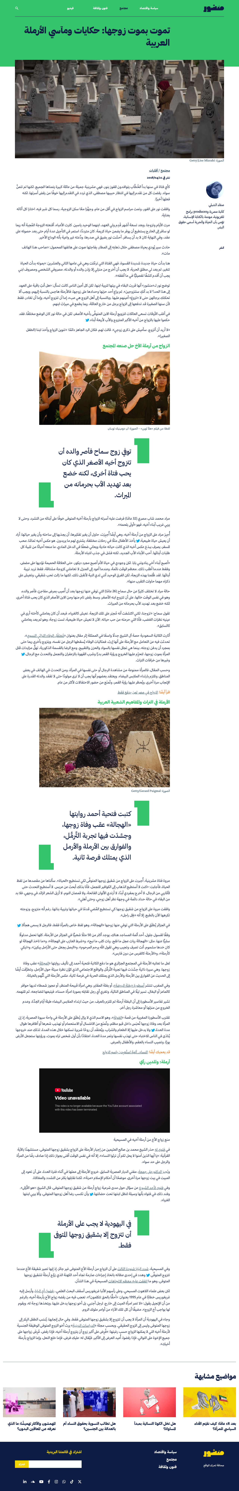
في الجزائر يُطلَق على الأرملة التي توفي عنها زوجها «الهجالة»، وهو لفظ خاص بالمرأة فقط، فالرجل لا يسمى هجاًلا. (95, 925)
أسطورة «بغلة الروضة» (129, 985)
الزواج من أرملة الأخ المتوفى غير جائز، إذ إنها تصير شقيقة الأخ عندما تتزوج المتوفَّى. (93, 1272)
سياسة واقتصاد (149, 8)
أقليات (153, 170)
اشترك (22, 1464)
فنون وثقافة (100, 8)
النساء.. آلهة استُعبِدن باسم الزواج (125, 1052)
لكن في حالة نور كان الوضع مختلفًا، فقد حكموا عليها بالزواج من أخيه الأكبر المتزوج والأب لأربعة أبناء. (94, 317)
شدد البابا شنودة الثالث (133, 1269)
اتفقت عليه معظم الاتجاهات (128, 1281)
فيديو (70, 8)
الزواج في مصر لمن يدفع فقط (138, 692)
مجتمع (124, 8)
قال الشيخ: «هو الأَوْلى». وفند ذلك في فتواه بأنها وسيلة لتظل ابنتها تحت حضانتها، (95, 1191)
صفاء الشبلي (216, 204)
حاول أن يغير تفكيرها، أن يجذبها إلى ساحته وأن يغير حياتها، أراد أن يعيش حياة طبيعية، (93, 537)
